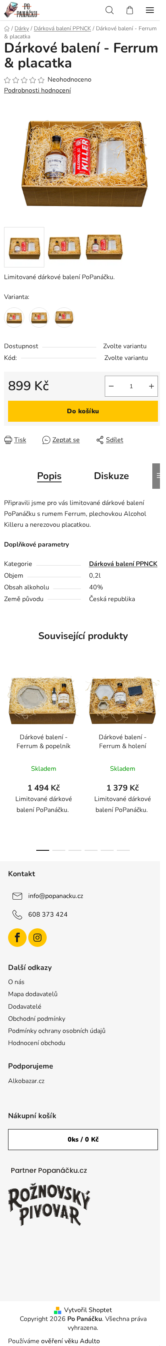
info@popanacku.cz (55, 895)
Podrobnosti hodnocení (37, 90)
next (157, 709)
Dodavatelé (25, 1006)
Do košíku (83, 411)
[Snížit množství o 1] (111, 386)
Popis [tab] (49, 475)
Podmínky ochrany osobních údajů (57, 1030)
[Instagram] (37, 937)
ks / (83, 1139)
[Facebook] (17, 937)
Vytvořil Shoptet (88, 1310)
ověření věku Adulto (70, 1341)
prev (8, 709)
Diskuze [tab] (111, 475)
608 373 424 (48, 914)
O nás (16, 982)
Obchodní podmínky (36, 1018)
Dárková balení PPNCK (123, 563)
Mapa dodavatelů (33, 994)
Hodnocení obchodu (36, 1043)
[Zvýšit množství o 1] (151, 386)
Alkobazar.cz (26, 1081)
